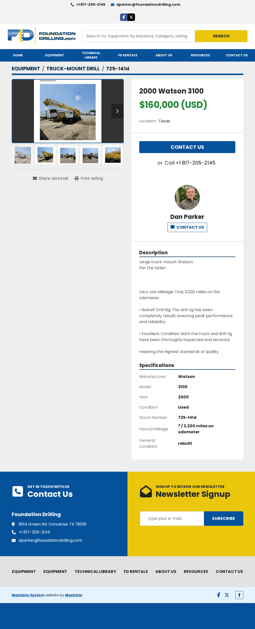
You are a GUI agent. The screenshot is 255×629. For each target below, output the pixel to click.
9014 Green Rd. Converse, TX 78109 (52, 524)
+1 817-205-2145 (90, 4)
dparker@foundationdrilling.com (148, 4)
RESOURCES (200, 55)
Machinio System (28, 595)
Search (221, 36)
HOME (18, 55)
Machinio (73, 595)
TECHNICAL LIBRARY (91, 55)
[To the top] (239, 595)
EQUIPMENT (54, 55)
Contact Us (187, 147)
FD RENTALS (127, 55)
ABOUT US (164, 55)
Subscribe (223, 518)
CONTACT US (237, 55)
